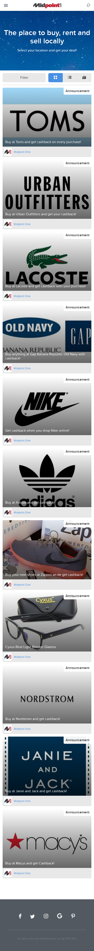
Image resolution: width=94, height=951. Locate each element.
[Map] (84, 77)
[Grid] (55, 77)
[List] (70, 77)
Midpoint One (22, 152)
